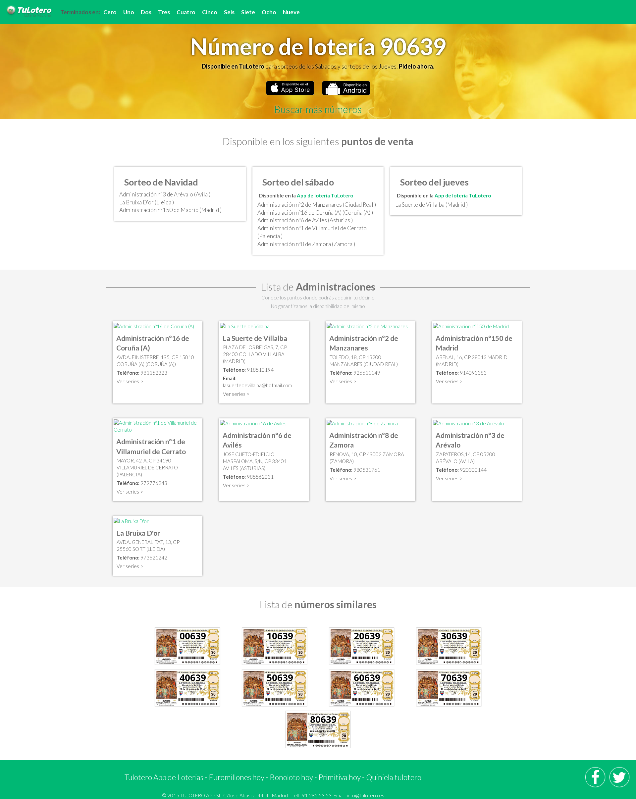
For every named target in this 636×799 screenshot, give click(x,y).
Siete (248, 12)
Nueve (291, 12)
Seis (229, 12)
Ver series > (130, 381)
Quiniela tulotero (393, 777)
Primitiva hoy (339, 777)
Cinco (209, 12)
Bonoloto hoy (291, 777)
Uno (128, 12)
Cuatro (186, 12)
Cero (110, 12)
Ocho (269, 12)
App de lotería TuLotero (325, 195)
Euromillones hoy (236, 777)
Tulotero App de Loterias (164, 777)
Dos (146, 12)
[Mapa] (154, 326)
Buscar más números (318, 109)
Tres (164, 12)
